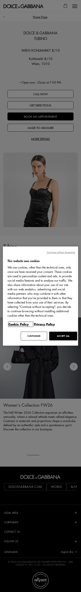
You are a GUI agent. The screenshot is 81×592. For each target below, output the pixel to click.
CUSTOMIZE (33, 336)
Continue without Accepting (61, 252)
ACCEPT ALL (63, 336)
